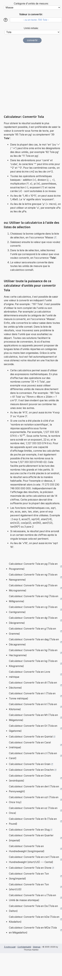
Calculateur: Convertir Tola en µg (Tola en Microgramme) (33, 588)
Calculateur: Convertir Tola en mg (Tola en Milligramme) (33, 599)
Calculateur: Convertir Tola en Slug (29, 829)
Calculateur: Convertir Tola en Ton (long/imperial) (29, 876)
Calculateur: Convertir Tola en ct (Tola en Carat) (33, 756)
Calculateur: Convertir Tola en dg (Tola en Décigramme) (33, 620)
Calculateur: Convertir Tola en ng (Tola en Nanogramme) (33, 577)
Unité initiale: (31, 28)
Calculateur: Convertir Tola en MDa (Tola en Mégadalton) (33, 930)
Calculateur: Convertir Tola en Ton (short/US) (29, 887)
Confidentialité (24, 947)
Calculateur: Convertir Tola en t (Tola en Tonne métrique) (32, 696)
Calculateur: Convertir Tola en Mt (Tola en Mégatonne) (33, 717)
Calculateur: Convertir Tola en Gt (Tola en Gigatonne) (33, 728)
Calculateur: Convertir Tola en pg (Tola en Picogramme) (33, 566)
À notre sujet (10, 947)
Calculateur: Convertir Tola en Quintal (31, 736)
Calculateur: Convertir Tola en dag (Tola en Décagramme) (34, 642)
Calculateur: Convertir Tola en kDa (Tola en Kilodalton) (34, 919)
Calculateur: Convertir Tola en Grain (29, 764)
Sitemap (37, 947)
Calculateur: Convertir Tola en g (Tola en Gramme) (32, 631)
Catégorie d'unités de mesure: (31, 3)
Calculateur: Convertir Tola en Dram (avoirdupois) (30, 778)
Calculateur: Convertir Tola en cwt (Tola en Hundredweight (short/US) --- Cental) (34, 859)
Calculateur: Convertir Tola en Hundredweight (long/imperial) (26, 849)
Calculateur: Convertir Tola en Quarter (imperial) (31, 838)
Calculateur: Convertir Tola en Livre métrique (29, 674)
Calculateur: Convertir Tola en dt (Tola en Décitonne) (33, 685)
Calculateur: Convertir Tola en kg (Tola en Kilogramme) (33, 664)
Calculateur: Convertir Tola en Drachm (31, 769)
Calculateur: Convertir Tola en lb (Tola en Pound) (33, 821)
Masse (49, 237)
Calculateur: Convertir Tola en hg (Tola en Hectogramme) (33, 653)
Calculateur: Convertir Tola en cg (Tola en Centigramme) (33, 610)
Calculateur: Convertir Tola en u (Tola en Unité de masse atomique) (32, 898)
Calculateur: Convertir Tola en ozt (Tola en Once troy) (33, 800)
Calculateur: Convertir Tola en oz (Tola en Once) (33, 811)
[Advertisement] (31, 79)
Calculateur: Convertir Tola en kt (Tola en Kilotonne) (33, 707)
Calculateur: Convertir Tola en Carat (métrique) (30, 745)
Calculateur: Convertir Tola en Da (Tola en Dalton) (33, 909)
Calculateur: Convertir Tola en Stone (30, 867)
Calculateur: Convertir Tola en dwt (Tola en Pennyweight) (34, 789)
